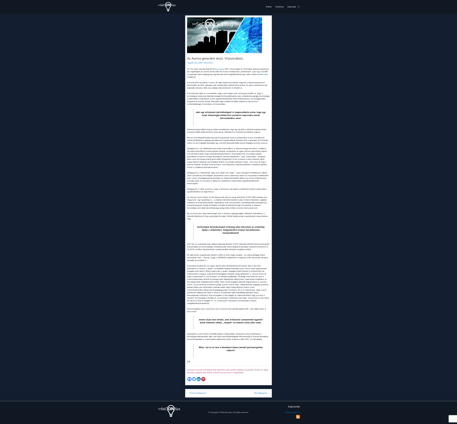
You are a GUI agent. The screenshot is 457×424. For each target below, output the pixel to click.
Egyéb (190, 63)
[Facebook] (189, 379)
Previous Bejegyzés (196, 393)
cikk (208, 266)
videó (265, 74)
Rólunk (269, 7)
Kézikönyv (279, 7)
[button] (299, 7)
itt (232, 88)
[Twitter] (194, 379)
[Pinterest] (203, 379)
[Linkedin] (199, 379)
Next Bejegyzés (262, 393)
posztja (220, 69)
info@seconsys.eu (292, 412)
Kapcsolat (292, 7)
